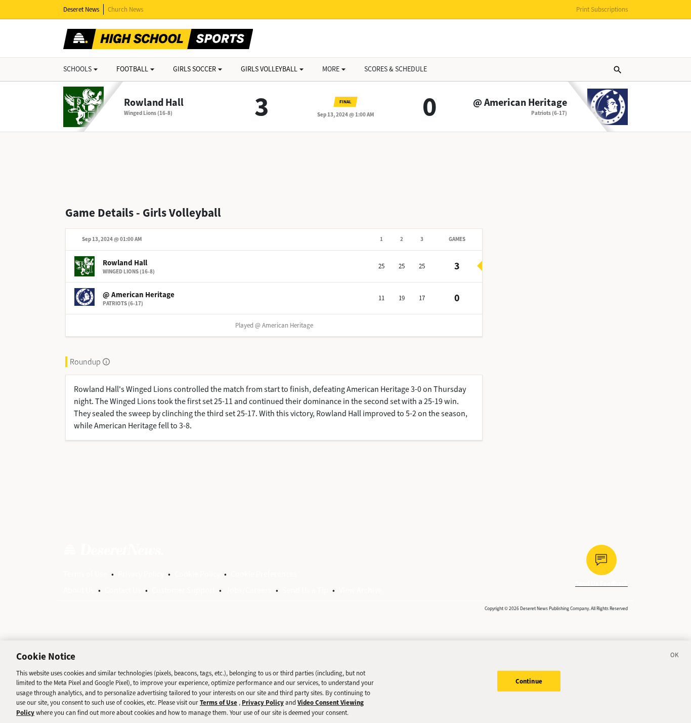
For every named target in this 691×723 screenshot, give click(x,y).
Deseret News (81, 9)
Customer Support (183, 590)
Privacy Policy (141, 574)
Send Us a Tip (305, 590)
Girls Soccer (194, 69)
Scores (395, 69)
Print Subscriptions (602, 9)
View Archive (360, 590)
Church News (125, 9)
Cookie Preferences (264, 574)
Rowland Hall (154, 102)
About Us (78, 590)
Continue (528, 680)
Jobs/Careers (249, 590)
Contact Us (123, 590)
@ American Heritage (520, 102)
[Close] (675, 657)
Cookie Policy (197, 574)
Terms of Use (85, 574)
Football (132, 69)
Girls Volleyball (269, 69)
